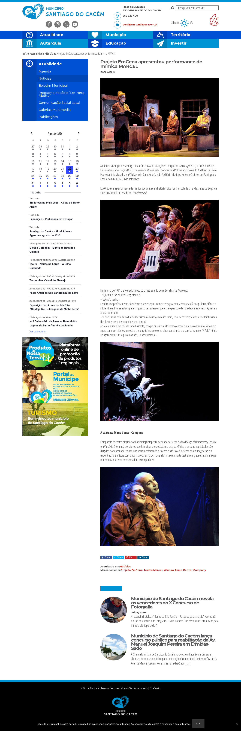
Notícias (125, 566)
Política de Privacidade (89, 688)
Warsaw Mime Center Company (185, 570)
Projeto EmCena (132, 570)
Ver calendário (37, 331)
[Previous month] (31, 133)
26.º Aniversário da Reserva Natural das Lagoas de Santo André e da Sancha (53, 323)
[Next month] (79, 133)
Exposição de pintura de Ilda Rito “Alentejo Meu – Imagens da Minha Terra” (54, 307)
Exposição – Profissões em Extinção (51, 219)
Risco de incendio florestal (214, 20)
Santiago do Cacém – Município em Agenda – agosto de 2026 (50, 233)
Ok (198, 724)
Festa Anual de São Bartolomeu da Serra (53, 292)
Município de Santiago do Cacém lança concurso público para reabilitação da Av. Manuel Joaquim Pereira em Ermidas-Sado (173, 642)
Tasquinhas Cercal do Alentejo (48, 280)
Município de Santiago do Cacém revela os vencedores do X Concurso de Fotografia (172, 603)
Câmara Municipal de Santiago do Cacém (63, 11)
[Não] (236, 724)
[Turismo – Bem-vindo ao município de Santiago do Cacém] (55, 435)
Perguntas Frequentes (110, 688)
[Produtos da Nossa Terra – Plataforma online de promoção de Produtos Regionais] (55, 369)
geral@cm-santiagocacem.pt (140, 24)
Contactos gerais (141, 688)
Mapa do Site (126, 688)
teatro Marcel (153, 570)
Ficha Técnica (155, 688)
